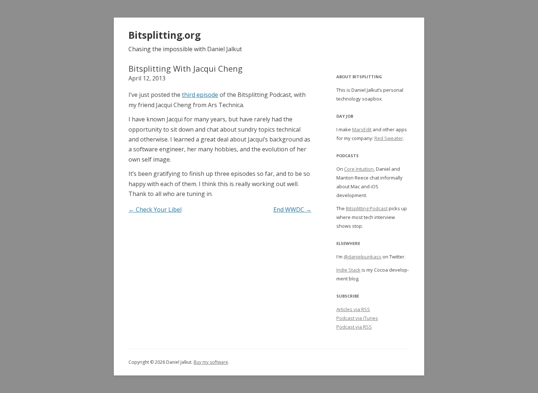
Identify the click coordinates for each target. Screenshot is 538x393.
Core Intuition (359, 169)
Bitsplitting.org (164, 35)
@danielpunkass (362, 256)
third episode (200, 95)
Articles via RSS (353, 309)
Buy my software (211, 362)
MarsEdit (361, 129)
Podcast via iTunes (357, 318)
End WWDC (292, 209)
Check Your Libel (155, 209)
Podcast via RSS (354, 327)
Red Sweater (388, 138)
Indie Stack (348, 270)
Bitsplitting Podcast (367, 208)
